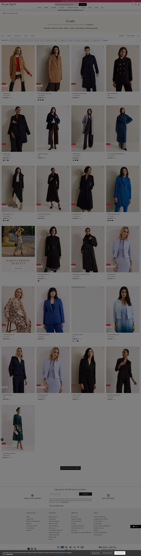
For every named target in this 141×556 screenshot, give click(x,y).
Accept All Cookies (119, 553)
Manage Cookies (96, 553)
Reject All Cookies (107, 553)
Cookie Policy (9, 554)
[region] (70, 553)
